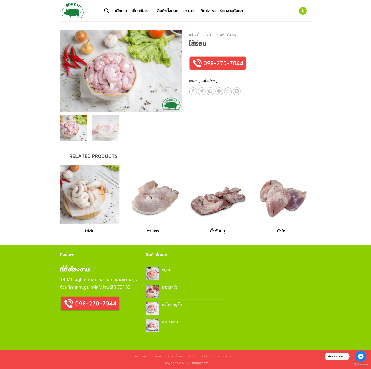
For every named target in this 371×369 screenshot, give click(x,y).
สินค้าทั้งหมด (167, 11)
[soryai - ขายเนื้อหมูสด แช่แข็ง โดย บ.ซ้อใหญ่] (79, 10)
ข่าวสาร (189, 11)
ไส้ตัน (89, 231)
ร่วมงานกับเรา (231, 11)
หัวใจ (281, 231)
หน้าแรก (120, 11)
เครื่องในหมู (228, 35)
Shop (210, 35)
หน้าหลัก (195, 35)
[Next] (174, 71)
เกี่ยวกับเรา (141, 11)
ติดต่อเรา (208, 11)
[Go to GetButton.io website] (361, 364)
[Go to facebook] (360, 356)
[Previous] (68, 71)
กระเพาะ (153, 231)
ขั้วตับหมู (217, 231)
